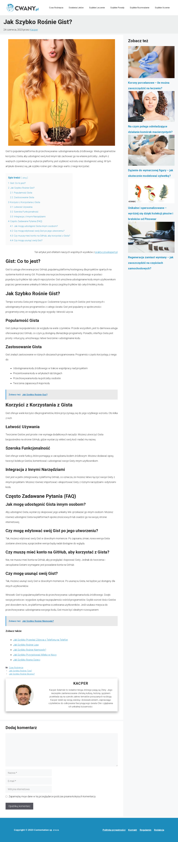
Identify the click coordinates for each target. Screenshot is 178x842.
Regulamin (145, 830)
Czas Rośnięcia (56, 7)
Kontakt (132, 830)
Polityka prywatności (114, 830)
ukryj (25, 178)
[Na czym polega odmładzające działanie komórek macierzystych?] (151, 107)
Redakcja (159, 830)
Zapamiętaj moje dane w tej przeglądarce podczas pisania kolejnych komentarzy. (52, 796)
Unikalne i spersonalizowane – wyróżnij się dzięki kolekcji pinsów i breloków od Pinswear (150, 213)
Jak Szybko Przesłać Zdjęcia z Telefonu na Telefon (40, 639)
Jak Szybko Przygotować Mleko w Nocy (35, 654)
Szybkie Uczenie (162, 7)
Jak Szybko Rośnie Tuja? (20, 670)
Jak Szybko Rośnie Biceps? (22, 674)
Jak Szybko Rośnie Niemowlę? (29, 649)
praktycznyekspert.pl (106, 252)
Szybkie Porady (117, 7)
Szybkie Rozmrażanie (139, 7)
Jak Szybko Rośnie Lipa (26, 644)
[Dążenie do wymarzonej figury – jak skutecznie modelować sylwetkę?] (151, 151)
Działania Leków (76, 7)
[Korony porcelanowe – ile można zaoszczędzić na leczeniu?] (151, 63)
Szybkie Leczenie (97, 7)
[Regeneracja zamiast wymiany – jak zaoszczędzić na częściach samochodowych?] (151, 238)
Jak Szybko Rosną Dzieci (26, 659)
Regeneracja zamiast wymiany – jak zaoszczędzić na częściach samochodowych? (150, 263)
